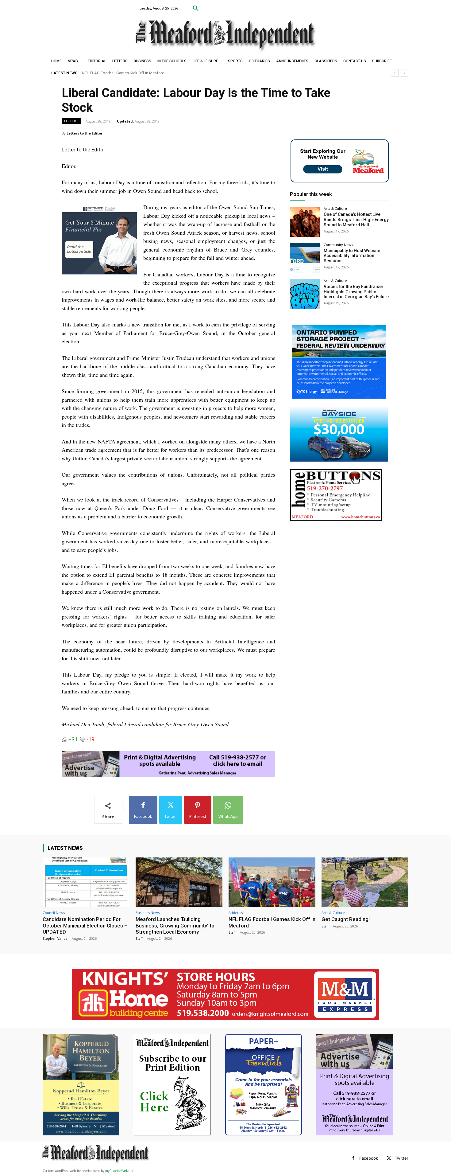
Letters (71, 121)
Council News (54, 912)
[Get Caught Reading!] (365, 882)
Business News (148, 912)
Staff (139, 938)
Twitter (401, 1158)
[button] (195, 8)
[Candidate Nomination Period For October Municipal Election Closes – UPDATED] (86, 882)
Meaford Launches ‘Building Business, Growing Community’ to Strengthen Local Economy (175, 925)
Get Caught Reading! (100, 73)
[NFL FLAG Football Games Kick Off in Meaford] (272, 882)
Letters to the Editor (84, 133)
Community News (338, 244)
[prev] (395, 73)
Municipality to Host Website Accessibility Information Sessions (352, 255)
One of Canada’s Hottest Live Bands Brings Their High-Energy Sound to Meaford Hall (356, 219)
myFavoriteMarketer (119, 1171)
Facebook (368, 1158)
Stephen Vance (55, 938)
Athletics (236, 912)
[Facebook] (353, 1158)
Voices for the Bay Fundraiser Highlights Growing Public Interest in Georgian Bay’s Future (356, 291)
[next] (404, 73)
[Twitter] (389, 1158)
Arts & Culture (335, 208)
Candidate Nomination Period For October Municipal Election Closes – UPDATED (85, 925)
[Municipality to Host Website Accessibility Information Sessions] (305, 258)
